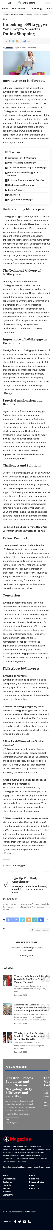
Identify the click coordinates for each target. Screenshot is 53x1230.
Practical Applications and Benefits (26, 180)
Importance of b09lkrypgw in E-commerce (23, 174)
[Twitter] (19, 1222)
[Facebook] (15, 1222)
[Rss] (29, 1222)
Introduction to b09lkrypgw (22, 158)
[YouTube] (24, 1222)
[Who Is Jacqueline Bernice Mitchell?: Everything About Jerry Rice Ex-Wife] (7, 1037)
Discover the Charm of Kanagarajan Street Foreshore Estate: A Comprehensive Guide (31, 1007)
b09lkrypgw (19, 866)
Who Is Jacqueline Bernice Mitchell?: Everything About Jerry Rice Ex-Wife (29, 1036)
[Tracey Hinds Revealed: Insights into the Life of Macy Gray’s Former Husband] (7, 980)
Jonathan (9, 48)
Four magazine (15, 1212)
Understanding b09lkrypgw (22, 163)
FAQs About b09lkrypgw (20, 199)
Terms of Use (31, 904)
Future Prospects (16, 190)
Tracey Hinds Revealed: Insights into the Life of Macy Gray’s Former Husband (32, 979)
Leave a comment (41, 930)
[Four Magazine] (26, 3)
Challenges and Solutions (21, 185)
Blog (5, 19)
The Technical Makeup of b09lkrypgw (27, 167)
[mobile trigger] (5, 3)
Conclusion (14, 195)
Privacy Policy (26, 907)
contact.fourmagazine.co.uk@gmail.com (32, 1167)
